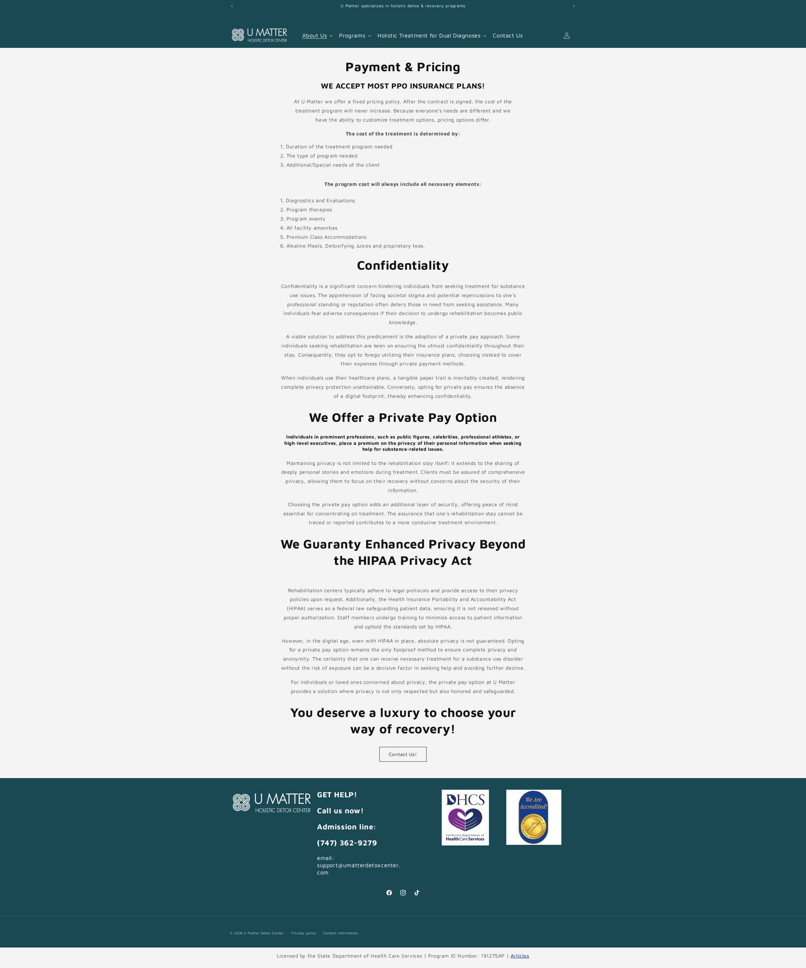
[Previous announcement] (232, 6)
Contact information (340, 933)
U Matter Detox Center (264, 933)
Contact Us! (403, 754)
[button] (317, 35)
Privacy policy (304, 933)
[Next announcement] (574, 6)
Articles (520, 956)
